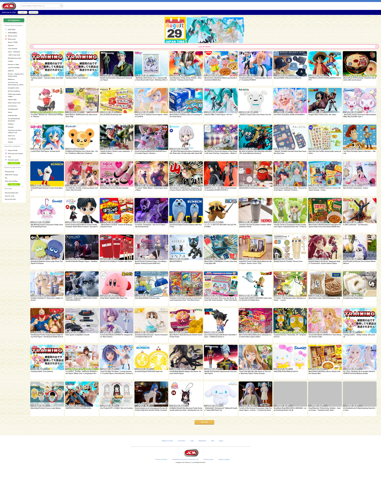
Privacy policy (209, 459)
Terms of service (162, 459)
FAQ (212, 441)
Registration (202, 441)
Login (192, 441)
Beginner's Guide (167, 441)
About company (225, 459)
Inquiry (221, 441)
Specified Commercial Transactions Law (186, 459)
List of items (181, 441)
